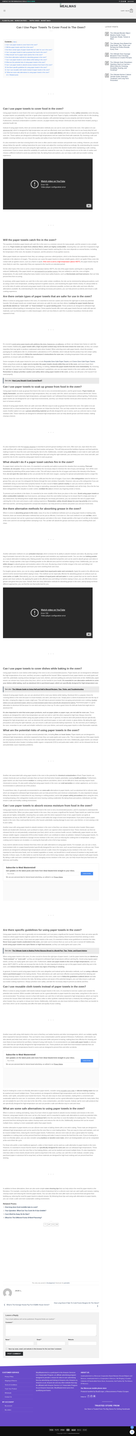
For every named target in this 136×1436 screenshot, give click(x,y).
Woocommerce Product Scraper (117, 1391)
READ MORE (31, 1)
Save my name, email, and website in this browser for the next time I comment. (35, 1349)
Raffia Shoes (35, 20)
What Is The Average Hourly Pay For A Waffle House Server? (27, 1305)
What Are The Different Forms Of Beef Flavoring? (23, 1217)
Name (7, 1339)
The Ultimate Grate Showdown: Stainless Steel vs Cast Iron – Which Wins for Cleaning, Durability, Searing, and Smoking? (121, 66)
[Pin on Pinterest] (57, 1224)
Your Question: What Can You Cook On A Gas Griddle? (25, 1210)
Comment (9, 1322)
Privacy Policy (9, 1376)
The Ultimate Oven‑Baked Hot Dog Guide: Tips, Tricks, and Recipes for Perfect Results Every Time (120, 46)
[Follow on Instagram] (121, 1)
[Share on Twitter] (49, 1224)
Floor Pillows (7, 20)
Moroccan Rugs (21, 20)
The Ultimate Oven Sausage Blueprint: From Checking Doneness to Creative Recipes (121, 56)
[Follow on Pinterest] (125, 1)
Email (39, 1339)
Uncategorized (50, 1283)
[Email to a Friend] (53, 1224)
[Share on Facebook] (45, 1224)
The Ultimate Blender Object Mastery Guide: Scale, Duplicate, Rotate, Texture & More (120, 36)
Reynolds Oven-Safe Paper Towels (56, 361)
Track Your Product (11, 1389)
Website (71, 1339)
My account (8, 1406)
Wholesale (8, 1393)
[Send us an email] (123, 1)
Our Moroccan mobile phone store (94, 1388)
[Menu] (4, 10)
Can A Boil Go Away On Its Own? (17, 1214)
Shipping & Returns (11, 1380)
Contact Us (8, 1397)
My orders (8, 1410)
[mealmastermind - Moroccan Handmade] (68, 11)
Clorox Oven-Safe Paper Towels (83, 361)
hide (14, 42)
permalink (67, 1283)
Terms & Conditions (11, 1385)
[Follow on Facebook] (119, 1)
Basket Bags (46, 20)
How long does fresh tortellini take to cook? (21, 1207)
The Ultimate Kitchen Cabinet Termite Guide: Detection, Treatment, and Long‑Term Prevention (120, 77)
